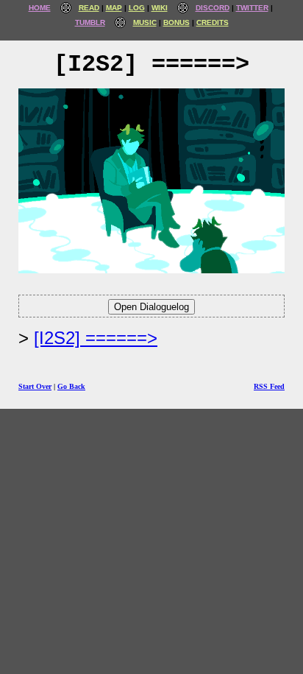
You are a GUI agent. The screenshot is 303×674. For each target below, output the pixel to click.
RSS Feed (269, 386)
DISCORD (212, 8)
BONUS (176, 22)
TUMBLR (90, 22)
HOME (40, 8)
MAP (114, 8)
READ (89, 8)
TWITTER (252, 8)
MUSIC (145, 22)
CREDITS (212, 22)
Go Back (71, 386)
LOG (137, 8)
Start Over (34, 386)
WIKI (160, 8)
